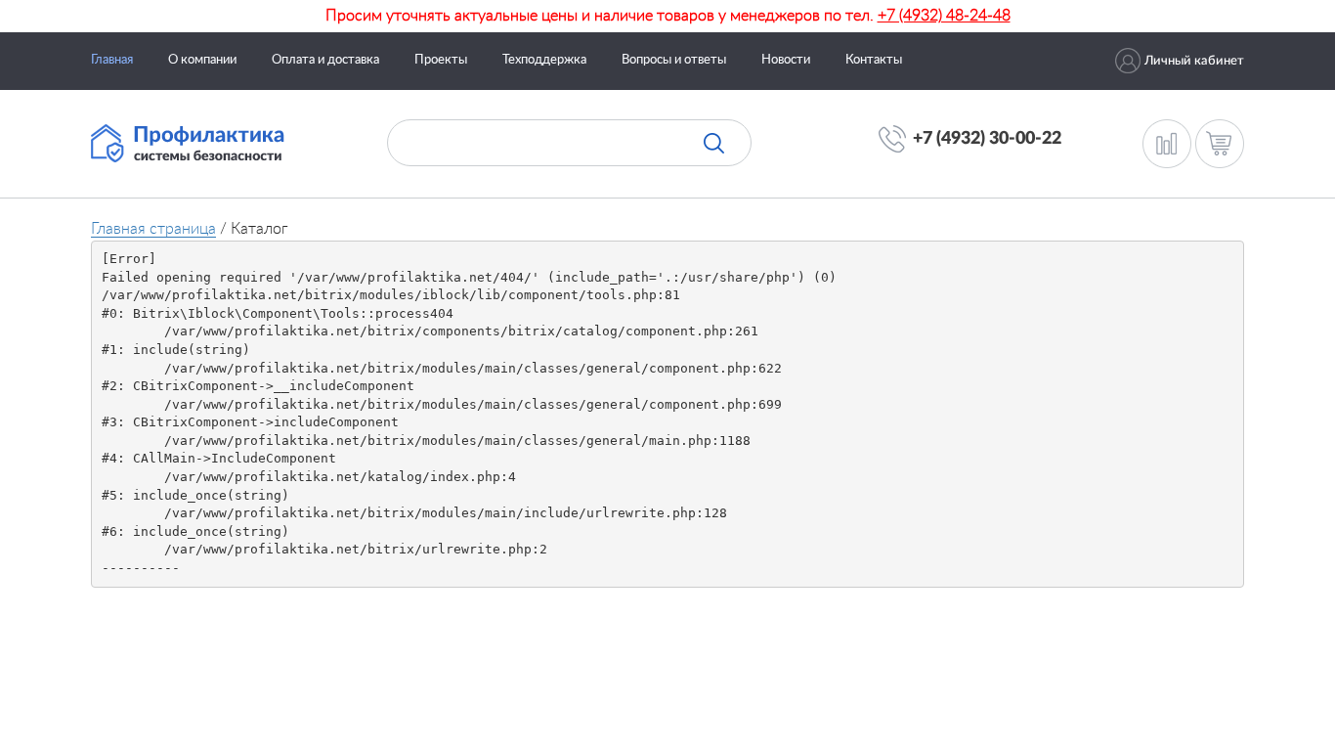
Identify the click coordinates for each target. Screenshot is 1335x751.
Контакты (873, 60)
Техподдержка (544, 60)
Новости (785, 60)
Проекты (440, 60)
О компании (202, 60)
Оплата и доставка (325, 60)
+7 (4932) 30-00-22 (987, 139)
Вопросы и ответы (674, 60)
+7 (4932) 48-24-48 (944, 15)
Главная (112, 60)
